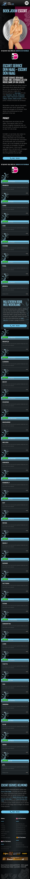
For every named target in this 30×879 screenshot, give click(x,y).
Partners (3, 826)
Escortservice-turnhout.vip (22, 846)
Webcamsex (4, 833)
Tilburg (5, 98)
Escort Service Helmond (8, 865)
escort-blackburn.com (21, 833)
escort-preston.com (20, 829)
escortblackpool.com (21, 831)
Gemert (10, 98)
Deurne (15, 95)
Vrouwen (3, 829)
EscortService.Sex (5, 848)
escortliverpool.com (20, 827)
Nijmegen (9, 95)
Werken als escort (5, 831)
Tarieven (3, 827)
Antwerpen (21, 95)
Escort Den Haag (6, 791)
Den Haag (18, 93)
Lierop (5, 97)
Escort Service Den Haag (20, 797)
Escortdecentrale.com (6, 846)
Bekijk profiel (5, 193)
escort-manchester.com (21, 826)
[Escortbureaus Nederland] (15, 858)
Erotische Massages (5, 837)
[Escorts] (15, 853)
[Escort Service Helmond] (7, 3)
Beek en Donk (17, 98)
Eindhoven (21, 97)
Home (2, 824)
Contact (3, 835)
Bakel (9, 97)
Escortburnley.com (20, 824)
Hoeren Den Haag (6, 799)
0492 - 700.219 (15, 158)
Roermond (14, 97)
